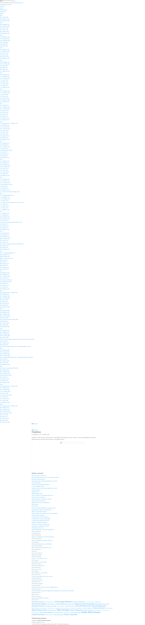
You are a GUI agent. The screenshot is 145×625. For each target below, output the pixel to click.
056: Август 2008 (4, 317)
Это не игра (35, 506)
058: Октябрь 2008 (5, 314)
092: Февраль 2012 (5, 249)
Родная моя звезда (36, 554)
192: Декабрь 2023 (5, 49)
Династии (34, 551)
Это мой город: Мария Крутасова (40, 520)
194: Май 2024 (3, 44)
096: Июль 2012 (4, 242)
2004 (1, 384)
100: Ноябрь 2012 (4, 235)
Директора (3, 11)
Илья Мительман (58, 608)
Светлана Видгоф (75, 612)
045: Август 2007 (4, 337)
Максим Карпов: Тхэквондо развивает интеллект (44, 481)
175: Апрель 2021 (4, 83)
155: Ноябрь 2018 (4, 125)
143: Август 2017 (4, 148)
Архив (1, 13)
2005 (1, 366)
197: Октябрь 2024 (5, 38)
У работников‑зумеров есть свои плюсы (42, 576)
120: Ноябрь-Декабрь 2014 (7, 195)
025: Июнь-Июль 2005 (5, 375)
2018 (1, 121)
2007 (1, 328)
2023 (1, 47)
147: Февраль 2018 (5, 139)
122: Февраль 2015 (5, 190)
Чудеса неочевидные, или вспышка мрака (43, 536)
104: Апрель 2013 (4, 226)
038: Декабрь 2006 (5, 350)
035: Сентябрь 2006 (5, 355)
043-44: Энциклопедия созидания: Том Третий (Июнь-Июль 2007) (17, 339)
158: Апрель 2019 (4, 118)
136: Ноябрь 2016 (4, 163)
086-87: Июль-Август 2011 (6, 258)
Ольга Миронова (58, 612)
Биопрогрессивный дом (38, 565)
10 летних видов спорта (38, 486)
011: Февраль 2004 (5, 402)
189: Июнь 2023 (4, 55)
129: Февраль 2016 (5, 175)
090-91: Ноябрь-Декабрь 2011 (7, 253)
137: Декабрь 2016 (5, 161)
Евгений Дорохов (99, 606)
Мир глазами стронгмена (38, 500)
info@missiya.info (39, 622)
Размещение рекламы (6, 4)
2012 (1, 231)
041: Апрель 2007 (4, 343)
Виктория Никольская (102, 604)
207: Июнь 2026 (4, 17)
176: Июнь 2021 (4, 82)
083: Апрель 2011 (4, 263)
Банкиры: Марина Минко (38, 479)
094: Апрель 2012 (4, 245)
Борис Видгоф (61, 604)
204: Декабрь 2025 (5, 24)
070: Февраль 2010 (5, 289)
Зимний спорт (35, 491)
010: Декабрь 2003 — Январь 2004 (9, 406)
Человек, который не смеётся (39, 522)
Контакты (2, 6)
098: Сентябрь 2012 (5, 238)
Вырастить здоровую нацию (39, 511)
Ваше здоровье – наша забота (39, 572)
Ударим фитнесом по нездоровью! (41, 502)
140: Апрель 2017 (4, 154)
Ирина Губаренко (88, 608)
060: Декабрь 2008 (5, 310)
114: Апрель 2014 (4, 206)
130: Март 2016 (4, 173)
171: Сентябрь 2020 (5, 92)
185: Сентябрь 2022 (5, 64)
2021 (1, 73)
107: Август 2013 (4, 220)
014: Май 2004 (3, 397)
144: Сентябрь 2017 (5, 146)
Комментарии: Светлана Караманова (41, 509)
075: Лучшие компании (6, 280)
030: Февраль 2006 (5, 364)
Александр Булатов (38, 602)
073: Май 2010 (3, 283)
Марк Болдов (63, 610)
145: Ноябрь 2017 (4, 145)
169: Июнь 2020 (4, 96)
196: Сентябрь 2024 (5, 40)
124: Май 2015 (3, 186)
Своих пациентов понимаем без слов (41, 547)
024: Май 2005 (3, 377)
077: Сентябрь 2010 (5, 276)
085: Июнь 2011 (4, 260)
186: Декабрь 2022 (5, 62)
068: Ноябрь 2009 (4, 294)
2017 (1, 141)
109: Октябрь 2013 (5, 217)
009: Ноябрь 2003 (4, 407)
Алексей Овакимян (79, 602)
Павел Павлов (67, 612)
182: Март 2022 (4, 69)
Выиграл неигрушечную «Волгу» (40, 598)
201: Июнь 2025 (4, 29)
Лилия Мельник (109, 608)
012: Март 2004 (4, 400)
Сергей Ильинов (38, 614)
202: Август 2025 (4, 28)
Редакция (35, 434)
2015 (1, 177)
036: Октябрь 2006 (5, 353)
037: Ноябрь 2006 (4, 352)
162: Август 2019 (4, 110)
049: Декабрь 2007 (5, 330)
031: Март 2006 (4, 362)
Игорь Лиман (51, 608)
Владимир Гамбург (51, 606)
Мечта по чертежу (36, 569)
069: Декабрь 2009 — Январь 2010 (9, 292)
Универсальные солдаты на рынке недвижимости (45, 587)
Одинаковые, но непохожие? (39, 562)
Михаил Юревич (97, 610)
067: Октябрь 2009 (5, 296)
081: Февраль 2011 (5, 267)
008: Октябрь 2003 (5, 409)
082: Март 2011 (4, 265)
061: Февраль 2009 (5, 307)
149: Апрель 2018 (4, 136)
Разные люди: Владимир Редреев (40, 484)
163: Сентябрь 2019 (5, 109)
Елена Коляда (35, 608)
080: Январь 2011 (4, 269)
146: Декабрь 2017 (5, 143)
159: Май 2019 (3, 116)
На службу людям (36, 482)
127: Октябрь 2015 (5, 181)
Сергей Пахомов (48, 614)
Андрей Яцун (98, 602)
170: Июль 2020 (4, 94)
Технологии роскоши (37, 583)
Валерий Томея (70, 604)
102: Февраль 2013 (5, 229)
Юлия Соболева (70, 614)
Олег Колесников (105, 610)
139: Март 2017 (4, 155)
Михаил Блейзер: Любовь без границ (41, 499)
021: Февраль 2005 (5, 382)
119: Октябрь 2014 (5, 197)
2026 (1, 15)
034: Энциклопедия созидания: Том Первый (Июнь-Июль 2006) (16, 357)
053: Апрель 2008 (4, 323)
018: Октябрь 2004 (5, 389)
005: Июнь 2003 (4, 415)
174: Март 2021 (4, 85)
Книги (1, 8)
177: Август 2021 (4, 80)
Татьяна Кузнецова (58, 614)
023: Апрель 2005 (4, 379)
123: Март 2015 (4, 188)
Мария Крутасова (39, 610)
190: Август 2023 (4, 53)
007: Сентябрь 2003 (5, 411)
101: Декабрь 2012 (5, 233)
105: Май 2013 (3, 224)
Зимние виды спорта (37, 493)
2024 (1, 35)
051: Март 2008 (4, 325)
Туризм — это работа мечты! (39, 558)
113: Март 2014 (4, 208)
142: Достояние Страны (6, 150)
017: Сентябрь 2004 (5, 391)
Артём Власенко (51, 604)
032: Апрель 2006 (4, 361)
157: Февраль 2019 (5, 119)
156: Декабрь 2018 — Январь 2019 (9, 123)
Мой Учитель (35, 594)
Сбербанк (36, 432)
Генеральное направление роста (40, 526)
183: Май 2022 (3, 67)
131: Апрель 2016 (4, 172)
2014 (1, 193)
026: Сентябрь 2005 (5, 373)
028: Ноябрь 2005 (4, 370)
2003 (1, 404)
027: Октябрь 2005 (5, 371)
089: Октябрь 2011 (5, 254)
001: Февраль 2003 (5, 422)
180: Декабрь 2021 (5, 74)
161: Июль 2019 (4, 112)
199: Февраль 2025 (5, 33)
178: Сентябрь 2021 (5, 78)
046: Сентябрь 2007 (5, 335)
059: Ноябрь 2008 (4, 312)
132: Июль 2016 (4, 170)
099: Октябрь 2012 (5, 236)
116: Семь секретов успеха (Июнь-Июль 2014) (12, 202)
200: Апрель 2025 (4, 31)
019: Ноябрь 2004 (4, 388)
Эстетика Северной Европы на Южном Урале (43, 508)
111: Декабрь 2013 (5, 213)
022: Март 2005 (4, 380)
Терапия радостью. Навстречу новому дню (43, 529)
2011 (1, 251)
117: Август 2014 (4, 200)
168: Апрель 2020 (4, 98)
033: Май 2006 (3, 359)
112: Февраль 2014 (5, 209)
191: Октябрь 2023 (5, 51)
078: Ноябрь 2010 (4, 274)
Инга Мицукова (79, 608)
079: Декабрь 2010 (5, 272)
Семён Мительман (90, 612)
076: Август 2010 (4, 278)
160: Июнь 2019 (4, 114)
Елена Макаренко (43, 608)
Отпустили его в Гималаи (38, 497)
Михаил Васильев (87, 610)
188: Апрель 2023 (4, 56)
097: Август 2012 (4, 240)
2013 (1, 211)
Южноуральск (3, 10)
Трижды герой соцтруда (38, 515)
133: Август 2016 (4, 168)
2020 (1, 89)
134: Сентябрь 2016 (5, 166)
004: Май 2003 (3, 416)
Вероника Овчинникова (85, 604)
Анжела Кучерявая (39, 604)
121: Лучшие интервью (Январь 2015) (10, 191)
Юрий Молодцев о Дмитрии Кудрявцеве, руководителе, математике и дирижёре (53, 590)
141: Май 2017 (3, 152)
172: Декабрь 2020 (5, 91)
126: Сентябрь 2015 (5, 182)
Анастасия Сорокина (90, 601)
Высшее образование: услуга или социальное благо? (45, 477)
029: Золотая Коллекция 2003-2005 (9, 368)
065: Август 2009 (4, 299)
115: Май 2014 (3, 204)
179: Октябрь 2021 (5, 76)
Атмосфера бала (36, 533)
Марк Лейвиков (75, 610)
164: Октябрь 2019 (5, 107)
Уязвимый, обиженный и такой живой (42, 544)
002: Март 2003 (4, 420)
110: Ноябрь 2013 (4, 215)
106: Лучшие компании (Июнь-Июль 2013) (11, 222)
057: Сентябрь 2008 (5, 316)
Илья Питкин (66, 608)
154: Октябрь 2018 (5, 127)
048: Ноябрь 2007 (4, 332)
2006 (1, 348)
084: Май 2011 (3, 262)
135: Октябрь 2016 (5, 164)
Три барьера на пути (37, 580)
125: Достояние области (6, 184)
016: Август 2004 (4, 393)
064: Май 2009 (3, 301)
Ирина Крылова (99, 608)
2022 (1, 60)
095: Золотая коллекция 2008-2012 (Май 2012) (12, 244)
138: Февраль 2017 (5, 157)
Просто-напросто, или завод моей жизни (42, 495)
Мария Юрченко (51, 610)
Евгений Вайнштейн (83, 606)
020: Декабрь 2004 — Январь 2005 (9, 386)
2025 (1, 22)
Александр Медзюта (63, 601)
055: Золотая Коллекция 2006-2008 (9, 319)
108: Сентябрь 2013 (5, 218)
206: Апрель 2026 (4, 19)
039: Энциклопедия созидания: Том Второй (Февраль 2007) (15, 346)
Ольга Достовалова (46, 612)
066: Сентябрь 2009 (5, 298)
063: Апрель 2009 (4, 303)
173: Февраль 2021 (5, 87)
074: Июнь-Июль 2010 (5, 281)
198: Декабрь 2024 (5, 37)
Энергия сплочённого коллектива (40, 524)
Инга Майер (72, 608)
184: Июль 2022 (4, 65)
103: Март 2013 (4, 227)
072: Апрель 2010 (4, 285)
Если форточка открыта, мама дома (41, 518)
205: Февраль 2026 (5, 20)
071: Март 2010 (4, 287)
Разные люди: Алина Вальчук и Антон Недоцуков (44, 513)
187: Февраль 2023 (5, 58)
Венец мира (35, 504)
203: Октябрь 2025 (5, 26)
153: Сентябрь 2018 (5, 128)
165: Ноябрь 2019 (4, 105)
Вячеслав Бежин (61, 606)
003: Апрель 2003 (4, 418)
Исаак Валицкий (36, 490)
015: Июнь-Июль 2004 (5, 395)
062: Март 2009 (4, 305)
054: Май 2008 (3, 321)
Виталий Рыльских (38, 606)
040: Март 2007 (4, 344)
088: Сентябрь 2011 (5, 256)
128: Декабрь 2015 (5, 179)
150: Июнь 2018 (4, 134)
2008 (1, 308)
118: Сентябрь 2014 (5, 199)
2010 (1, 271)
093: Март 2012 (4, 247)
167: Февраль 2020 (5, 100)
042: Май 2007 (3, 341)
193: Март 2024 (4, 46)
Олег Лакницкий (35, 612)
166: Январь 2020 (4, 101)
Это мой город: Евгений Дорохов (40, 517)
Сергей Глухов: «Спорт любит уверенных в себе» (44, 488)
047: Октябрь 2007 (5, 334)
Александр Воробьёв (49, 602)
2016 (1, 159)
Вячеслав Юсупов (70, 606)
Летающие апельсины (38, 527)
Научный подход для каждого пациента (42, 540)
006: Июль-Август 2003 (6, 413)
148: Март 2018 (4, 137)
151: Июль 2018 (4, 132)
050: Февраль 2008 (5, 326)
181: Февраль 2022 (5, 71)
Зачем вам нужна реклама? (39, 475)
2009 (1, 290)
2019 (1, 103)
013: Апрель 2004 (4, 398)
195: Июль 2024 (4, 42)
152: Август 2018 (4, 130)
